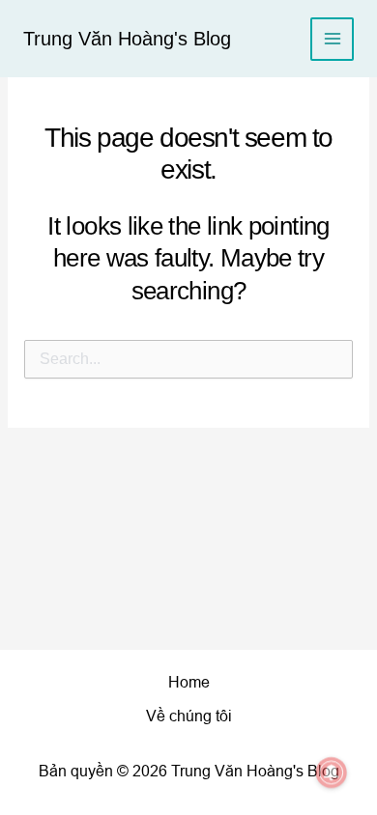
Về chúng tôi (189, 716)
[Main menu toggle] (332, 39)
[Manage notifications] (331, 772)
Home (189, 682)
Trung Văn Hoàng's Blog (127, 38)
